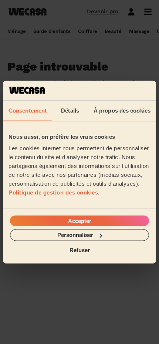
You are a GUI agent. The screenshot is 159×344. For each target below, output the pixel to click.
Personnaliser (75, 235)
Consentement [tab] (28, 110)
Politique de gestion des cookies (53, 192)
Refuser (80, 250)
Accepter (79, 221)
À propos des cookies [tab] (122, 110)
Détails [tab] (70, 110)
